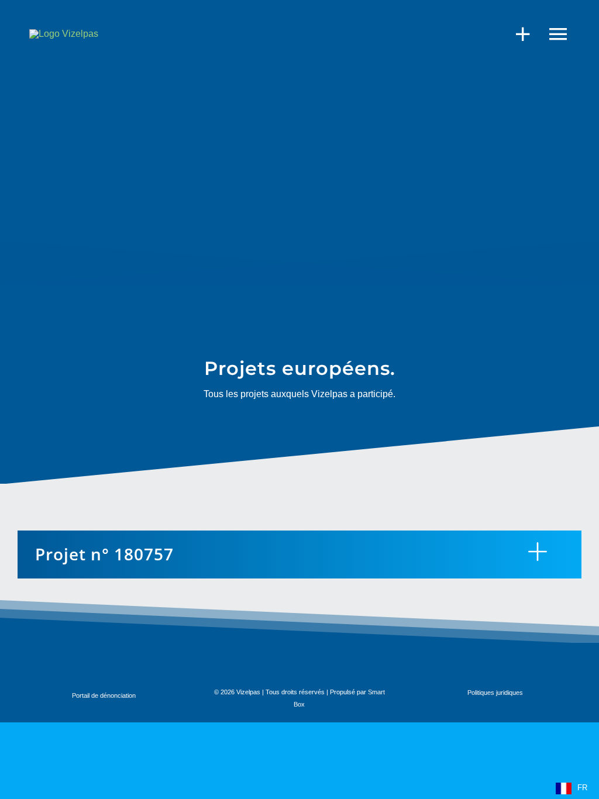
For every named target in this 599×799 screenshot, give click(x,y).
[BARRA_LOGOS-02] (407, 661)
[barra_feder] (284, 661)
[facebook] (520, 664)
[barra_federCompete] (62, 659)
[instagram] (546, 664)
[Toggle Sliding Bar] (517, 34)
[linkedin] (571, 664)
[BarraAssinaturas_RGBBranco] (170, 663)
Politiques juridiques (495, 692)
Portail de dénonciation (104, 695)
